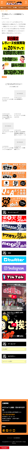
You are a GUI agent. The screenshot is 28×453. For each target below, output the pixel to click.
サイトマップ (9, 437)
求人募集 (15, 7)
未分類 (4, 76)
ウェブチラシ (21, 7)
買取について (3, 7)
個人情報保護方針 (17, 437)
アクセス (9, 7)
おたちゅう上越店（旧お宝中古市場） (15, 441)
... (12, 446)
